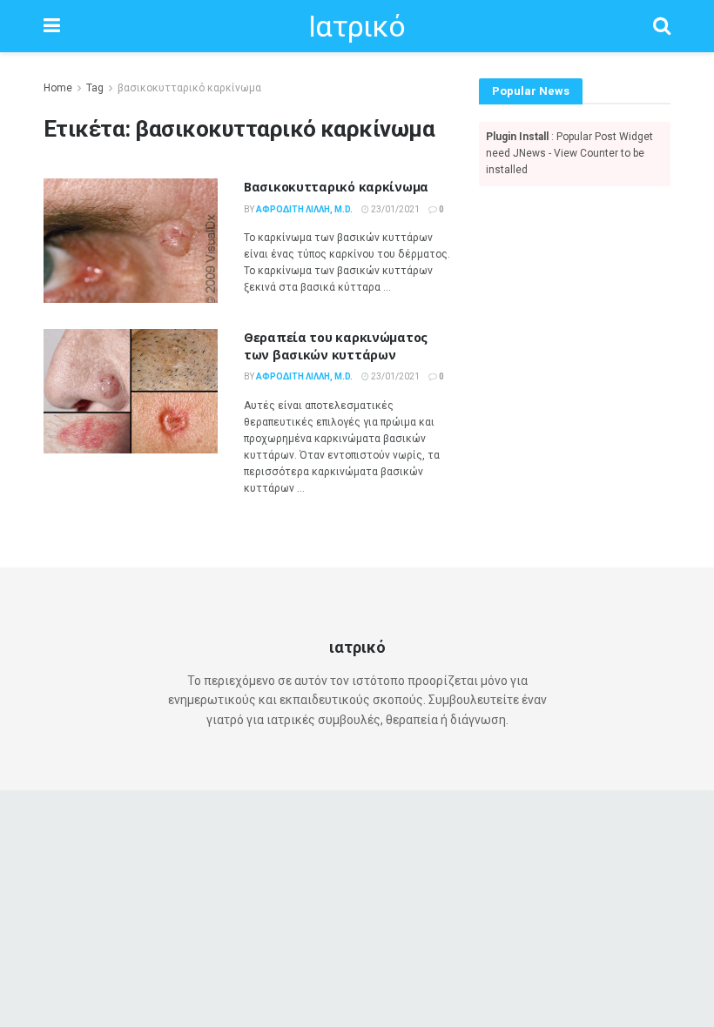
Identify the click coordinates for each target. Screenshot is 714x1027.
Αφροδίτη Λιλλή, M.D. (304, 209)
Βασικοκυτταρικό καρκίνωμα (336, 186)
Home (58, 88)
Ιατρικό (356, 26)
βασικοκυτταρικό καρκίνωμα (189, 88)
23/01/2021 (394, 209)
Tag (95, 88)
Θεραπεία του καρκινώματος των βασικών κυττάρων (336, 346)
